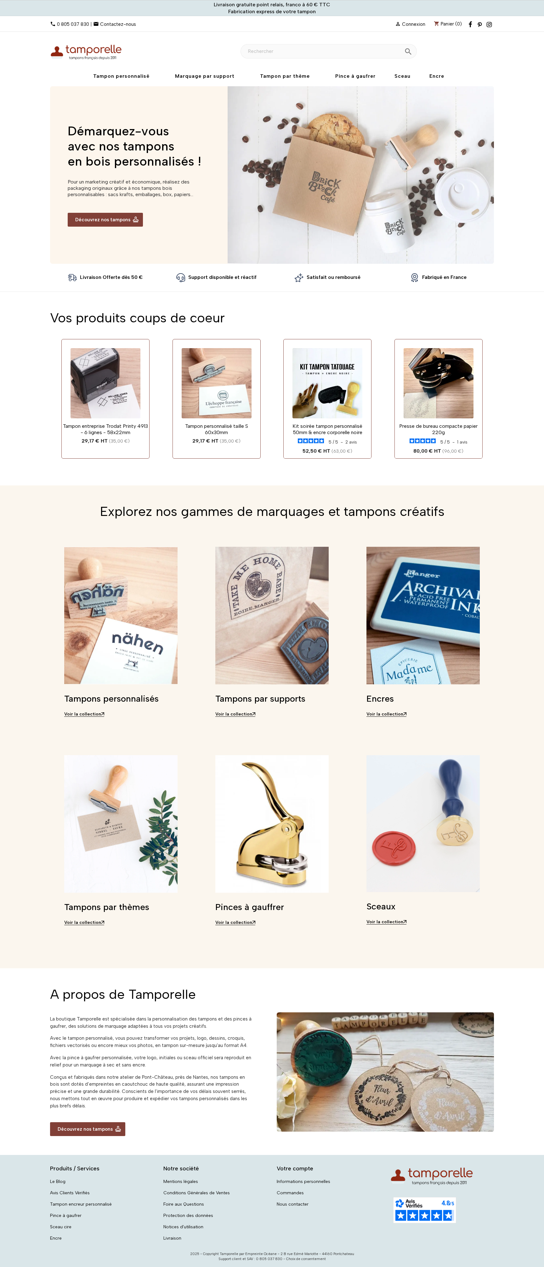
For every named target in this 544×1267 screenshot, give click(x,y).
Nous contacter (293, 1204)
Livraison (172, 1238)
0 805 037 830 (73, 24)
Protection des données (188, 1215)
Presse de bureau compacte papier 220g (438, 429)
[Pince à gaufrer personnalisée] (272, 826)
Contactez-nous (118, 24)
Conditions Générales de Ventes (196, 1193)
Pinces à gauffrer (249, 907)
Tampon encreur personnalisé (81, 1204)
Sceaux (380, 906)
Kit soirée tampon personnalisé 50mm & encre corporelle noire (327, 429)
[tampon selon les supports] (272, 617)
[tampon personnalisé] (121, 617)
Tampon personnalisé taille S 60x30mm (216, 429)
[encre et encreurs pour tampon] (423, 617)
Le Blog (57, 1181)
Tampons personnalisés (111, 698)
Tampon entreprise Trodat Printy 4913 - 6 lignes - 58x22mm (105, 429)
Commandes (290, 1193)
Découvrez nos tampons (102, 220)
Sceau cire (60, 1227)
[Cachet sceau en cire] (423, 826)
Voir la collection (82, 714)
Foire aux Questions (183, 1204)
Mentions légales (180, 1181)
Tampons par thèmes (106, 907)
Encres (380, 698)
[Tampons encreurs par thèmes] (121, 826)
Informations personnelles (303, 1181)
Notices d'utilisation (183, 1227)
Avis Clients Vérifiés (70, 1193)
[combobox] (329, 51)
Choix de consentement (306, 1259)
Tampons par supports (260, 698)
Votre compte (295, 1168)
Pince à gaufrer (66, 1215)
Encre (56, 1238)
